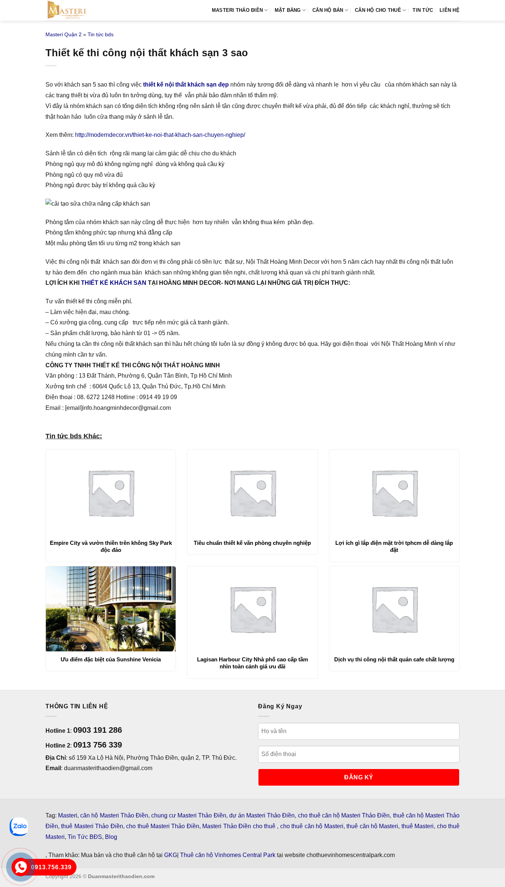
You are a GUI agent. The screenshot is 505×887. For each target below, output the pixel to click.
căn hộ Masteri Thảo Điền (114, 815)
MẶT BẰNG (288, 10)
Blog (111, 837)
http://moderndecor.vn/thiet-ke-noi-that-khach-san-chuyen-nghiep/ (160, 135)
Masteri (67, 815)
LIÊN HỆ (450, 10)
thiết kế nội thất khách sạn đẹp (186, 84)
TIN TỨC (423, 10)
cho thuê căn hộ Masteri (311, 826)
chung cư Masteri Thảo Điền (188, 815)
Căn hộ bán (327, 10)
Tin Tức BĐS (85, 837)
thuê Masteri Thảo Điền (92, 826)
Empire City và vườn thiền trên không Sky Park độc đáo (111, 546)
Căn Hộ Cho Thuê (378, 10)
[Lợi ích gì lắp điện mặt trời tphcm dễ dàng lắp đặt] (394, 492)
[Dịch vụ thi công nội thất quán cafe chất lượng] (394, 608)
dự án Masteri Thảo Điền (262, 815)
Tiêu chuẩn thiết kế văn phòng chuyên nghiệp (252, 543)
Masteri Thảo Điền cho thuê (239, 826)
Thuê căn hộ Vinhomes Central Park (227, 855)
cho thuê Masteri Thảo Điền (162, 826)
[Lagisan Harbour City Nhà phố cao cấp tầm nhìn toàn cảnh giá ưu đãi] (252, 608)
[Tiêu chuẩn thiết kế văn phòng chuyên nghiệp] (252, 492)
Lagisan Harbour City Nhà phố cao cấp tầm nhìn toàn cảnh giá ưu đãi (252, 663)
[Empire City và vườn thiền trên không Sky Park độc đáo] (111, 492)
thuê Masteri (417, 826)
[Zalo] (19, 826)
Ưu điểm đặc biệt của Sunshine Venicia (111, 659)
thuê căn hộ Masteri (372, 826)
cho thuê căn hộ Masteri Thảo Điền (344, 815)
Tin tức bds (100, 34)
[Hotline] (20, 867)
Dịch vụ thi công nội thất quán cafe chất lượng (394, 659)
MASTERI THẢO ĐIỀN (237, 10)
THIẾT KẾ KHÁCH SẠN (113, 283)
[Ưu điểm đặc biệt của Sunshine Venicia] (111, 608)
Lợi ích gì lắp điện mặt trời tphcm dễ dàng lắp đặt (394, 546)
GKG (170, 855)
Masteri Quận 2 (63, 34)
